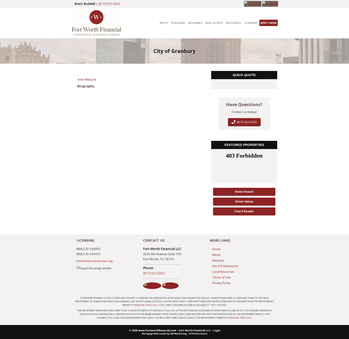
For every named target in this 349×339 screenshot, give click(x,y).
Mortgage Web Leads (154, 333)
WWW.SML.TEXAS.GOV (146, 305)
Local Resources (223, 272)
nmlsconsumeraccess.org (94, 261)
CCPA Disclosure (198, 333)
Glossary (218, 260)
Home (216, 249)
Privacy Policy (221, 283)
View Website (86, 79)
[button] (252, 3)
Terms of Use (221, 277)
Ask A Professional (225, 266)
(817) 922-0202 (109, 4)
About (216, 255)
